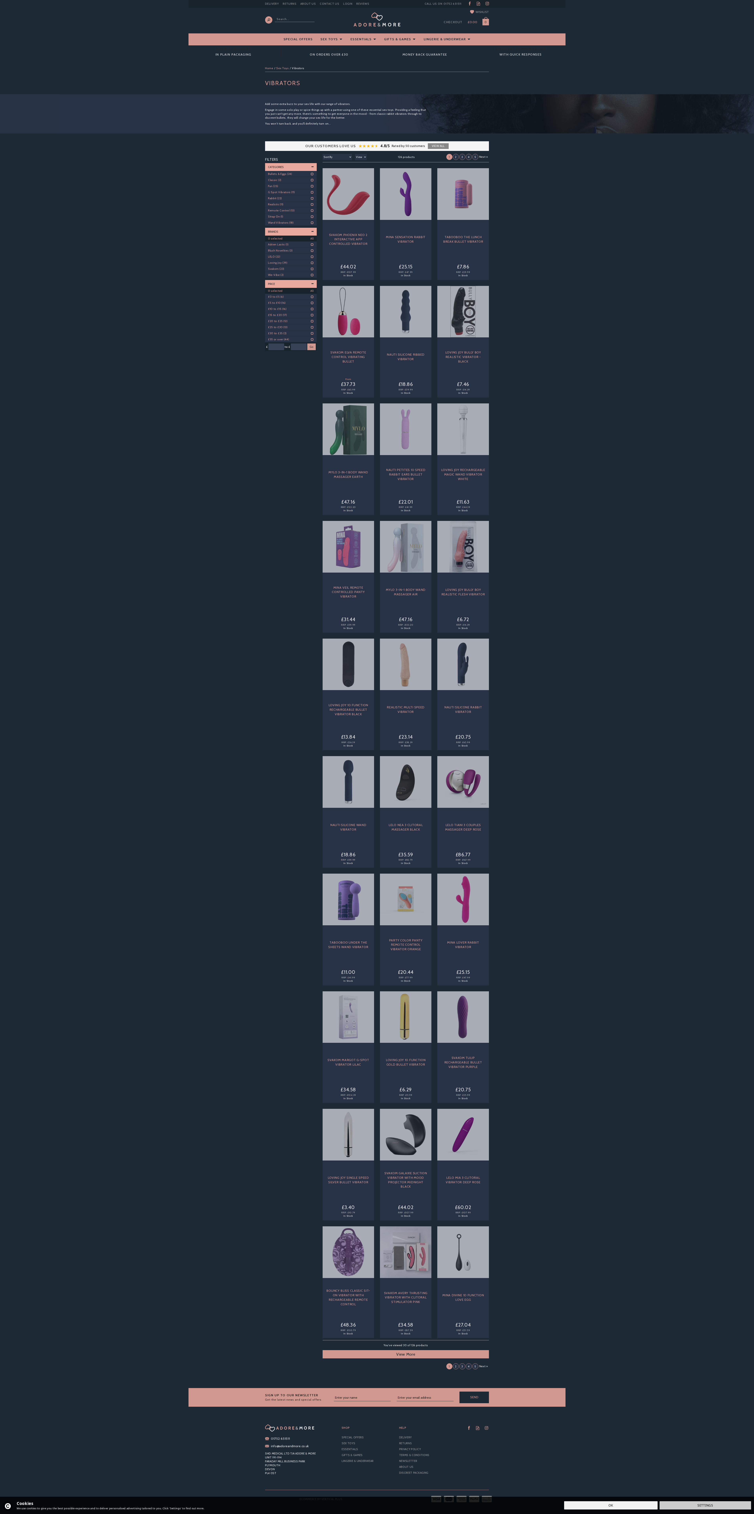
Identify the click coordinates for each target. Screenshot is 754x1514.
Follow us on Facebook (469, 3)
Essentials (350, 1449)
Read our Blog (478, 3)
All (312, 238)
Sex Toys (348, 1443)
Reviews (362, 4)
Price (271, 284)
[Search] (268, 20)
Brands (273, 231)
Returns (405, 1443)
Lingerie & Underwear (358, 1461)
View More (405, 1354)
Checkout (453, 22)
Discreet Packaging (414, 1473)
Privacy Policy (410, 1449)
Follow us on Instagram (487, 3)
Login (347, 4)
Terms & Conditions (414, 1455)
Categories (276, 167)
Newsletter (408, 1461)
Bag (484, 21)
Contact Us (329, 4)
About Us (406, 1467)
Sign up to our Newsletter (293, 1397)
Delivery (405, 1437)
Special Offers (353, 1437)
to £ (287, 347)
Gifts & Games (352, 1455)
